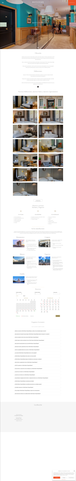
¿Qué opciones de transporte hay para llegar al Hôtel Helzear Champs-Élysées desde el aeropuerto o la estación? (32, 334)
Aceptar (57, 477)
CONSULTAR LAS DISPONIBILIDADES (38, 200)
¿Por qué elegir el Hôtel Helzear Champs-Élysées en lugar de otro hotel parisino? (27, 390)
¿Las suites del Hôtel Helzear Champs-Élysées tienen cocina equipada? (26, 352)
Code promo (55, 292)
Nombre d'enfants (37, 292)
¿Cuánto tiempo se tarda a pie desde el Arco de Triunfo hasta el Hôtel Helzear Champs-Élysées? (29, 340)
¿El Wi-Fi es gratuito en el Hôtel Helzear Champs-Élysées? (24, 365)
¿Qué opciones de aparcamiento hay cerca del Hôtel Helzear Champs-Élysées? (27, 343)
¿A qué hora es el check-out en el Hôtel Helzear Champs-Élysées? (25, 374)
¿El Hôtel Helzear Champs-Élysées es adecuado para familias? (24, 381)
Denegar (64, 477)
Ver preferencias (71, 477)
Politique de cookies (63, 479)
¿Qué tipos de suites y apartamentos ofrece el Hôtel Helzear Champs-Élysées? (27, 346)
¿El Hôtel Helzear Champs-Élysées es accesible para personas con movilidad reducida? (28, 384)
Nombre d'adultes (18, 292)
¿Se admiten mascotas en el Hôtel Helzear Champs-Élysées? (24, 387)
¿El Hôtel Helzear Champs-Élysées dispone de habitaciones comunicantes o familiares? (28, 359)
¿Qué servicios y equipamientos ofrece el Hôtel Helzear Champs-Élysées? (26, 362)
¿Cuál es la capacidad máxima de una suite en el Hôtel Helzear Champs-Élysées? (27, 349)
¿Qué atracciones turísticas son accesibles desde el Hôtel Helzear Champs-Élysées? (28, 393)
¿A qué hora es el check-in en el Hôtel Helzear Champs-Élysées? (24, 371)
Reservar (72, 2)
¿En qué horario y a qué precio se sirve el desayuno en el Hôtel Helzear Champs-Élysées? (28, 368)
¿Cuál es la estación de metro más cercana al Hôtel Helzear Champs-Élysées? (27, 337)
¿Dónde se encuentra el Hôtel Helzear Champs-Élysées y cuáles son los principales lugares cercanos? (30, 330)
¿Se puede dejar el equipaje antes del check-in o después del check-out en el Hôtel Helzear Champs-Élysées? (31, 377)
